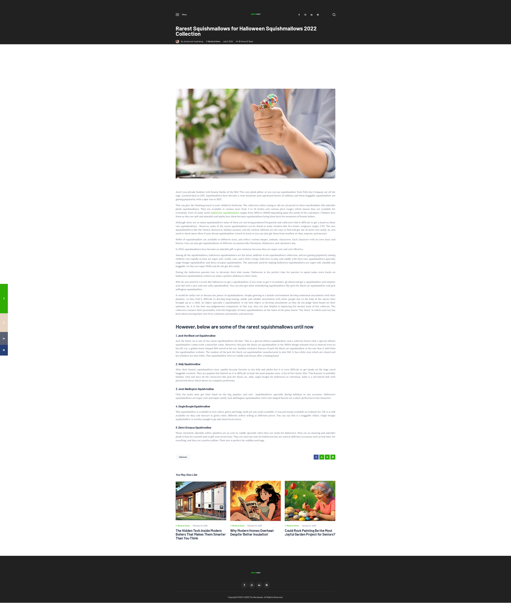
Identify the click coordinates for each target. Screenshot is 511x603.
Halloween (183, 457)
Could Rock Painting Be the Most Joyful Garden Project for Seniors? (310, 532)
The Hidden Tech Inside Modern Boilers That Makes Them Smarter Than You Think (201, 534)
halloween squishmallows (225, 212)
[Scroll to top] (504, 326)
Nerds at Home (214, 41)
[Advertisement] (255, 68)
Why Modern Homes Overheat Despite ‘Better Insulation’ (252, 532)
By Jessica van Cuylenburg (192, 41)
